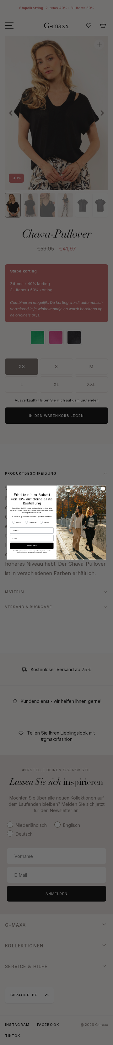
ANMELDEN (32, 546)
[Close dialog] (103, 488)
